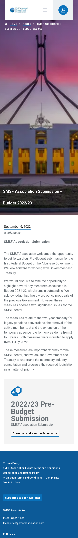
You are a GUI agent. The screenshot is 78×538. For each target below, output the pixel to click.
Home (13, 24)
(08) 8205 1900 (15, 518)
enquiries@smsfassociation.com (24, 523)
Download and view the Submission (35, 433)
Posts (27, 24)
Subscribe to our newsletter (22, 497)
